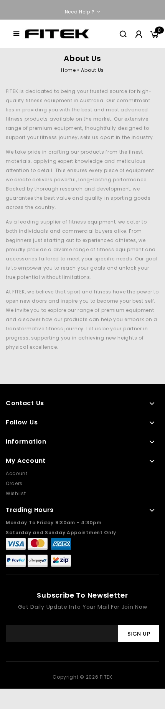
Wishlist (16, 493)
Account (17, 473)
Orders (14, 483)
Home (68, 70)
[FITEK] (57, 33)
